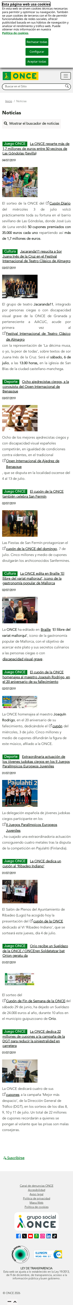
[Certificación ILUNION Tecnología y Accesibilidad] (48, 1254)
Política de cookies (15, 33)
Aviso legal (36, 1194)
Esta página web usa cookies (26, 4)
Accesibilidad (36, 1190)
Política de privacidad (36, 1198)
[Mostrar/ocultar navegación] (66, 76)
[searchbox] (33, 86)
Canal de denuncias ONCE (36, 1186)
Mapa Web (36, 1203)
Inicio (8, 101)
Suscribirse (15, 1158)
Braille (46, 630)
